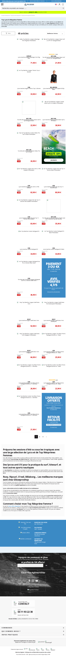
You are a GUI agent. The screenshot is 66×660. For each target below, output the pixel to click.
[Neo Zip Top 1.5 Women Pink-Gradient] (29, 206)
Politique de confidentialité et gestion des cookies (38, 652)
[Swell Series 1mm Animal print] (53, 308)
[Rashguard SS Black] (53, 237)
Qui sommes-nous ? (11, 631)
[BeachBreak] (54, 146)
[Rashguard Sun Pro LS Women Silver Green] (29, 267)
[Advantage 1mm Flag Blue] (29, 45)
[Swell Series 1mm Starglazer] (29, 340)
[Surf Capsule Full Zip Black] (53, 76)
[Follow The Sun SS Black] (29, 139)
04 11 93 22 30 (25, 611)
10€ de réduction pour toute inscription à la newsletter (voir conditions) (14, 1)
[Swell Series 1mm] (29, 308)
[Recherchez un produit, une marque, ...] (63, 8)
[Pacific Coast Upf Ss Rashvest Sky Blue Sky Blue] (53, 206)
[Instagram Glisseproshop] (33, 580)
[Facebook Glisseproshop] (29, 580)
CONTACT (23, 603)
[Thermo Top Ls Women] (29, 76)
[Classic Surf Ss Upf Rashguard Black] (29, 108)
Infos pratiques (10, 635)
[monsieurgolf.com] (48, 641)
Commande (7, 628)
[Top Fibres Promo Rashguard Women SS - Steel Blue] (29, 402)
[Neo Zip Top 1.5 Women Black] (53, 175)
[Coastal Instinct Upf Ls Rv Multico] (53, 108)
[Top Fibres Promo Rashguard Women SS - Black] (53, 371)
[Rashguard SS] (28, 237)
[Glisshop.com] (41, 641)
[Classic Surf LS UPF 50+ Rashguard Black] (53, 45)
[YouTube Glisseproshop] (37, 580)
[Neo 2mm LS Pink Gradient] (29, 175)
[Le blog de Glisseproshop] (33, 589)
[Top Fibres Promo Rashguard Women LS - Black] (53, 340)
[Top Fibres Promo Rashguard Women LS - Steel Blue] (29, 371)
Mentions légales (19, 652)
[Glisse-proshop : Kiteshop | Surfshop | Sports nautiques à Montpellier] (29, 4)
